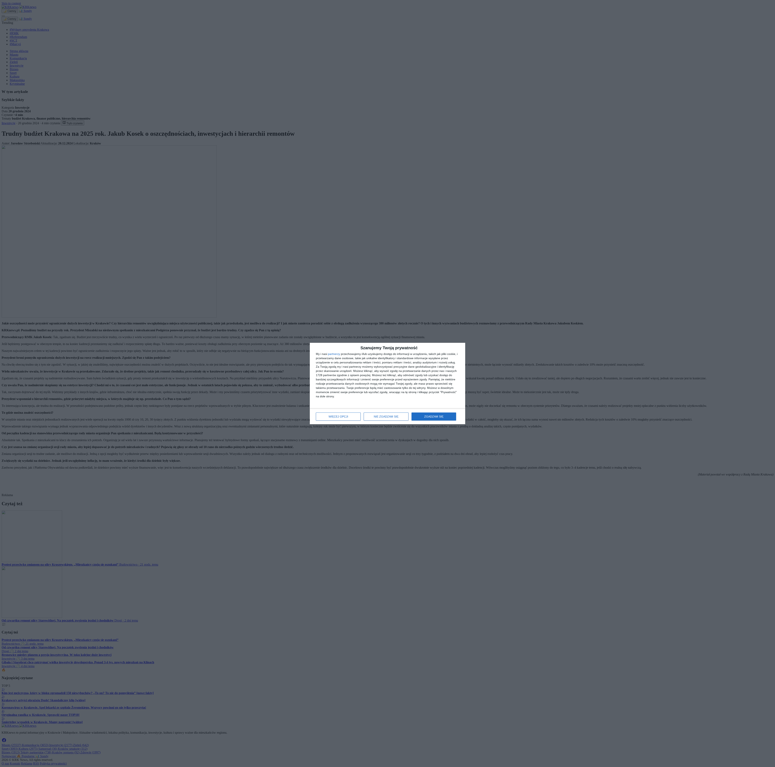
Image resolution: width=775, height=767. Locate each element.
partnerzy (334, 353)
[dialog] (387, 383)
